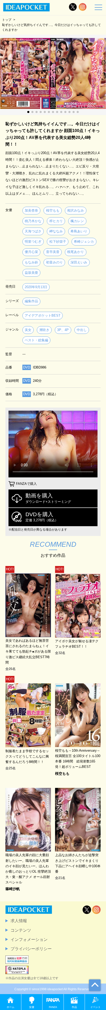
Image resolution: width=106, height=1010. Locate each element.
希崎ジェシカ (84, 241)
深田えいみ (78, 262)
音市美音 (52, 252)
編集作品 (31, 301)
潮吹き (44, 330)
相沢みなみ (75, 210)
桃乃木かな (33, 221)
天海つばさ (33, 231)
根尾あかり (75, 252)
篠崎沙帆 (12, 889)
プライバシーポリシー (31, 948)
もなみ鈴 (31, 262)
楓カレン (77, 221)
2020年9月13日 (36, 287)
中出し (82, 330)
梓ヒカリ (56, 221)
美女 (28, 330)
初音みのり (54, 262)
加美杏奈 (31, 210)
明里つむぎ (33, 241)
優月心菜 (31, 252)
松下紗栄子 (57, 241)
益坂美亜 (31, 273)
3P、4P (63, 330)
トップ (6, 20)
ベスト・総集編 (36, 340)
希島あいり (78, 231)
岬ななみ (56, 231)
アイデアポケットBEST (42, 315)
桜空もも (52, 210)
